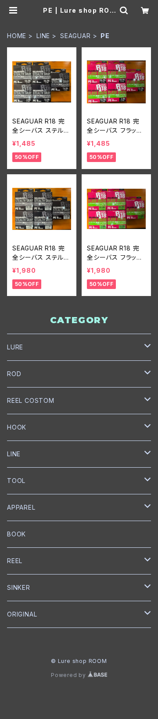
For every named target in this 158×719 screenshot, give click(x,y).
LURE (15, 347)
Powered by (69, 675)
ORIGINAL (22, 614)
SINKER (18, 587)
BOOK (16, 534)
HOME (16, 35)
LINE (43, 35)
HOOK (16, 427)
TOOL (16, 480)
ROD (14, 373)
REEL (14, 560)
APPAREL (21, 507)
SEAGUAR (75, 35)
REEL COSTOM (30, 400)
